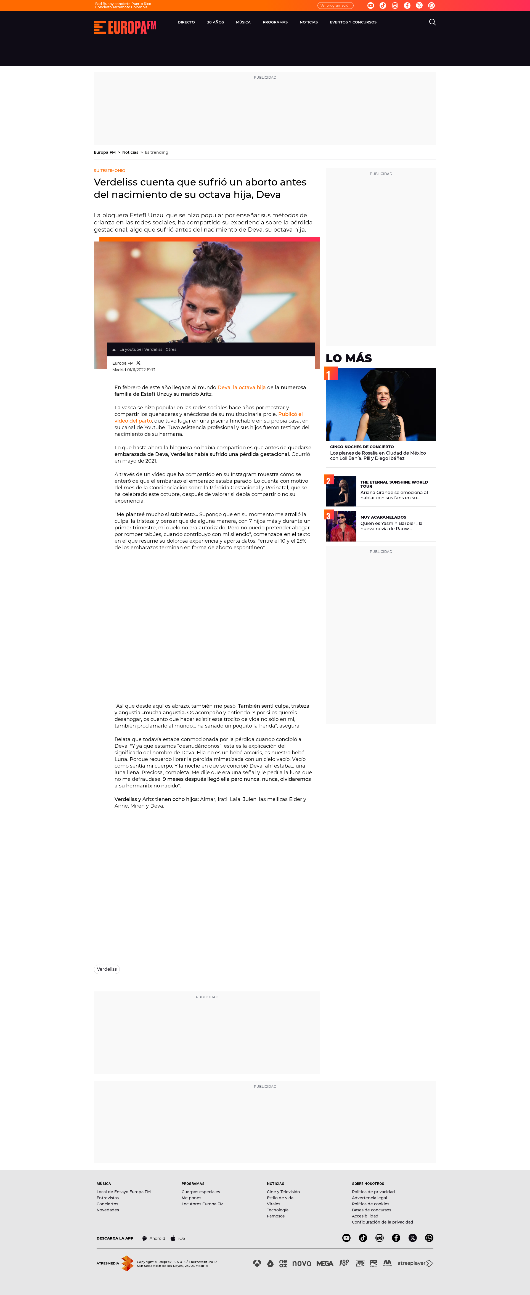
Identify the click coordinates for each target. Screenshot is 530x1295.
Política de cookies (370, 1203)
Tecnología (277, 1210)
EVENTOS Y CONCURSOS (353, 22)
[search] (432, 22)
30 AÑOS (215, 22)
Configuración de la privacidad (382, 1222)
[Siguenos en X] (413, 1240)
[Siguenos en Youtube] (370, 5)
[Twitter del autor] (138, 363)
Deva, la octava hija (242, 387)
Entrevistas (108, 1197)
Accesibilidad (365, 1216)
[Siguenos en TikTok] (363, 1240)
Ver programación (335, 5)
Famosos (276, 1216)
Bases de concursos (371, 1210)
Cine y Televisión (283, 1191)
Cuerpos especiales (201, 1191)
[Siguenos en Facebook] (407, 5)
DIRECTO (186, 22)
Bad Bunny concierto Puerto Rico (123, 4)
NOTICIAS (309, 22)
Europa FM (105, 152)
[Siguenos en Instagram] (395, 5)
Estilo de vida (280, 1197)
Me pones (191, 1197)
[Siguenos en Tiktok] (383, 5)
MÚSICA (243, 22)
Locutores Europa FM (203, 1203)
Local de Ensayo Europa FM (124, 1191)
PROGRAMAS (275, 22)
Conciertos (107, 1203)
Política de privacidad (373, 1191)
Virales (273, 1203)
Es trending (156, 152)
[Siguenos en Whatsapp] (431, 5)
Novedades (108, 1210)
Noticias (130, 152)
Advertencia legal (369, 1197)
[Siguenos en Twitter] (419, 5)
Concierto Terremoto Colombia (121, 7)
